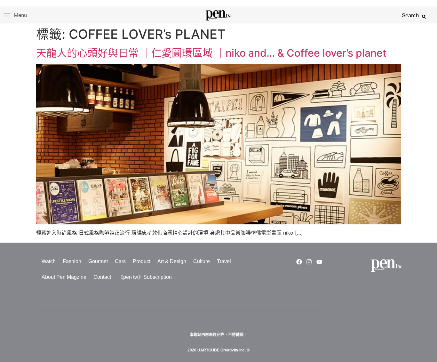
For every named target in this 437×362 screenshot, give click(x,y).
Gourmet (98, 261)
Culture (201, 261)
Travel (224, 261)
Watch (49, 261)
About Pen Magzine (64, 277)
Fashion (72, 261)
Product (141, 261)
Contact (102, 277)
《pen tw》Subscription (145, 277)
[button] (423, 16)
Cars (120, 261)
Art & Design (171, 261)
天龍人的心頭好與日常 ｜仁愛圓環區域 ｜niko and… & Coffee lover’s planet (211, 53)
